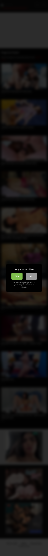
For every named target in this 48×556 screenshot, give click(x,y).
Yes (17, 276)
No (31, 276)
